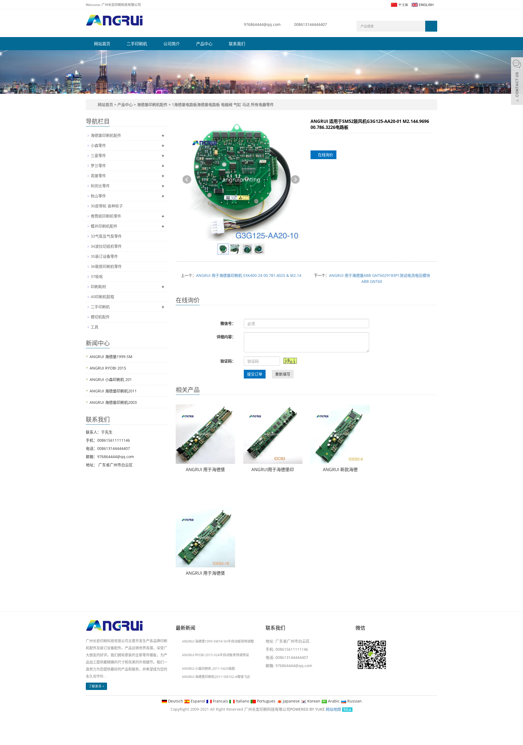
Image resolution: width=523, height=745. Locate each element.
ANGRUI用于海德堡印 (272, 470)
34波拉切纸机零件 (106, 246)
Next (295, 179)
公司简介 (171, 43)
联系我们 (237, 43)
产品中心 (204, 43)
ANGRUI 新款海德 (340, 470)
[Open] (517, 81)
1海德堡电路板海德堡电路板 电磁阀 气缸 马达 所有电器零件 (222, 104)
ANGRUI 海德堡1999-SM (111, 356)
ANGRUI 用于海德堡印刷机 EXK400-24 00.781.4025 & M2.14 (248, 275)
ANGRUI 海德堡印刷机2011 (113, 390)
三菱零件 (98, 155)
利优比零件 (100, 185)
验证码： (228, 361)
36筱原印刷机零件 (106, 266)
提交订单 (254, 374)
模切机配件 (100, 316)
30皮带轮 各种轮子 (107, 205)
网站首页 (102, 43)
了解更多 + (96, 686)
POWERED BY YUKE (308, 709)
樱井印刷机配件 (104, 226)
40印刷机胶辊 (102, 296)
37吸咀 (97, 276)
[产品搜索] (431, 26)
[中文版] (399, 4)
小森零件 (98, 145)
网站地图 (333, 709)
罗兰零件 (98, 165)
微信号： (228, 323)
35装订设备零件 (104, 256)
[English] (422, 4)
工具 (94, 326)
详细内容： (226, 336)
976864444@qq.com (262, 24)
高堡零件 (98, 175)
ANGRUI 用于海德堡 (205, 470)
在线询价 (325, 154)
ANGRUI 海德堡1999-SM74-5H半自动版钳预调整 (218, 641)
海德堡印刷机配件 (152, 104)
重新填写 (282, 374)
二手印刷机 (137, 43)
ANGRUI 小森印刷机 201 (111, 379)
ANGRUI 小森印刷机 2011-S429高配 (208, 668)
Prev (187, 179)
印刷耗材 (98, 286)
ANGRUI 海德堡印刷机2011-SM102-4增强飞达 (216, 676)
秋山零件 (98, 195)
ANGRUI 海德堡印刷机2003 (113, 402)
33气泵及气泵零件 (106, 236)
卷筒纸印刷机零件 (106, 216)
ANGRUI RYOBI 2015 (108, 368)
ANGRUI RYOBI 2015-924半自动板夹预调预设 (215, 655)
